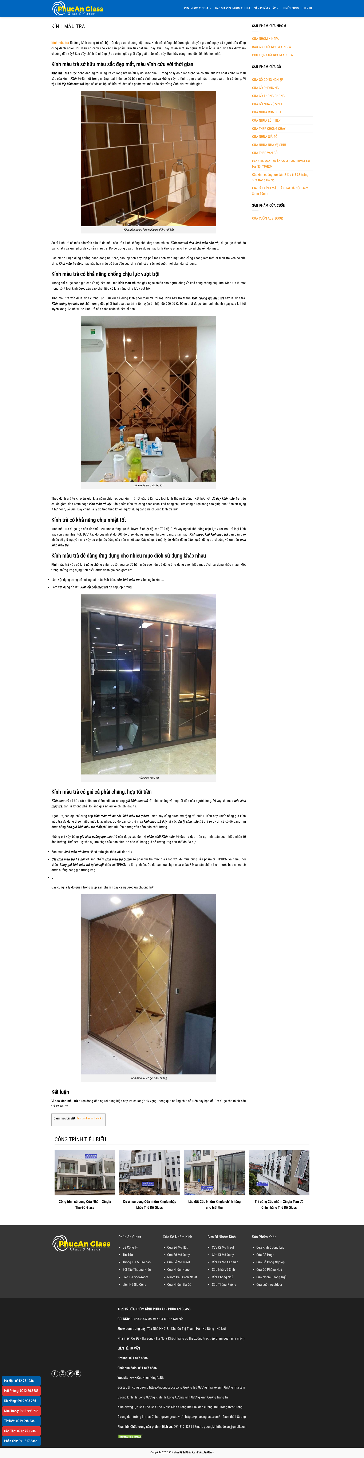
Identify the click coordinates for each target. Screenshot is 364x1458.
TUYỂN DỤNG (290, 8)
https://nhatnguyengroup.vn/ (163, 1417)
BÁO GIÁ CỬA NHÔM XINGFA (232, 8)
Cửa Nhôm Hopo (178, 1270)
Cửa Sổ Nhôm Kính (177, 1236)
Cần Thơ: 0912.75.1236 (20, 1431)
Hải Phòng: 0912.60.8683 (21, 1391)
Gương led (190, 1387)
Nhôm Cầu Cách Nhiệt (182, 1277)
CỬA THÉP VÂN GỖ (265, 153)
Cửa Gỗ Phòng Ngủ (269, 1270)
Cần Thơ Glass (160, 1407)
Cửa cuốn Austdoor (269, 1285)
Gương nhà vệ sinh (210, 1387)
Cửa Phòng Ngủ (222, 1277)
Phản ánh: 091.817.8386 (20, 1441)
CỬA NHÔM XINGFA (196, 8)
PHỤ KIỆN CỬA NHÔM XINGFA (272, 55)
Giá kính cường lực (205, 1407)
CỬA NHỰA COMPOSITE (268, 112)
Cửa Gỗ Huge (265, 1255)
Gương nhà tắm (234, 1387)
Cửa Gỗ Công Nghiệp (270, 1262)
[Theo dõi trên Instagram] (62, 1373)
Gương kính (198, 1397)
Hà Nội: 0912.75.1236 (19, 1381)
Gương (241, 1417)
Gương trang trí (217, 1397)
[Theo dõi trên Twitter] (70, 1373)
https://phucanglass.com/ (202, 1417)
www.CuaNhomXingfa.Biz (147, 1378)
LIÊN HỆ (307, 8)
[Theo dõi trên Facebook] (54, 1373)
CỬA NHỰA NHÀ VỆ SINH (269, 145)
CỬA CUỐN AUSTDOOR (267, 218)
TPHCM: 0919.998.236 (19, 1421)
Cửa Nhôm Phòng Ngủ (271, 1277)
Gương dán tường (129, 1417)
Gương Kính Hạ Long (160, 1397)
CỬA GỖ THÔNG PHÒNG (268, 96)
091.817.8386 (138, 1358)
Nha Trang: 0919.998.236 (21, 1411)
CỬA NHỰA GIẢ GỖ (264, 137)
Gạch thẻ (228, 1417)
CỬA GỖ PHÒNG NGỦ (266, 88)
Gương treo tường (230, 1407)
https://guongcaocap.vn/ (165, 1387)
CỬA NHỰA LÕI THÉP (266, 120)
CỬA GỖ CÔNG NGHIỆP (267, 80)
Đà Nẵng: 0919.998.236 (20, 1401)
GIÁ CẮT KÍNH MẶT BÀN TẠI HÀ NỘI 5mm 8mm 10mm (280, 191)
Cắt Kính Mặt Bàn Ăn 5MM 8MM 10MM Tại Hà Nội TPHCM (281, 164)
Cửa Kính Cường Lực (270, 1247)
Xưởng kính (182, 1397)
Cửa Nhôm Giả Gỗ (179, 1285)
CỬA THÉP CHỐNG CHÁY (268, 129)
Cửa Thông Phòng (224, 1285)
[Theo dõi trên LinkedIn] (77, 1373)
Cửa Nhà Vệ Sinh (223, 1270)
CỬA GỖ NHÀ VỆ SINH (267, 104)
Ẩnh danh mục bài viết (89, 1118)
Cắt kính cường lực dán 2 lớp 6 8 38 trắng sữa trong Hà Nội (280, 177)
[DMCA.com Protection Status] (130, 1436)
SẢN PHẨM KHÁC (265, 8)
